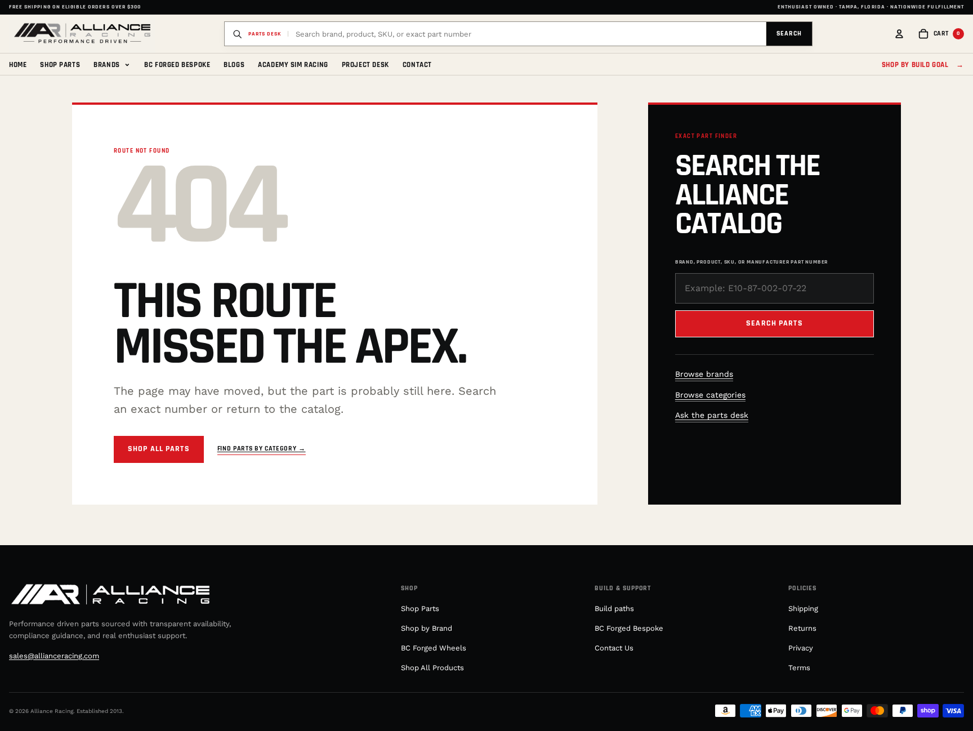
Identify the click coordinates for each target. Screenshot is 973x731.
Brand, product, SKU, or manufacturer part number (751, 261)
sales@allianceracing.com (54, 656)
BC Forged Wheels (433, 648)
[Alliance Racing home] (82, 34)
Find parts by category (261, 448)
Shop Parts (60, 64)
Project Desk (365, 64)
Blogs (234, 64)
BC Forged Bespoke (177, 64)
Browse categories (710, 394)
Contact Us (614, 648)
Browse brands (704, 373)
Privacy (800, 648)
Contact (417, 64)
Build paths (614, 608)
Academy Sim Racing (293, 64)
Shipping (803, 608)
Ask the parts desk (711, 415)
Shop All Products (432, 667)
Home (17, 64)
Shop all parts (159, 449)
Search (789, 33)
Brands (112, 64)
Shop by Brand (426, 628)
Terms (799, 667)
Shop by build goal (923, 64)
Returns (802, 628)
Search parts (774, 323)
